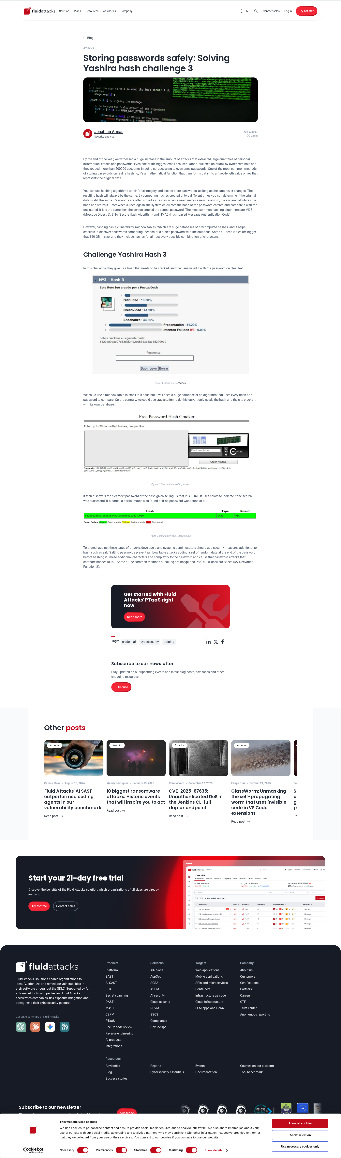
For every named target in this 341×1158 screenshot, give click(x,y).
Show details (213, 1150)
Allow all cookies (300, 1123)
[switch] (121, 1150)
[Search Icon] (256, 11)
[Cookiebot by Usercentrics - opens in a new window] (33, 1150)
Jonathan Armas (108, 131)
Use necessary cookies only (300, 1146)
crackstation (165, 400)
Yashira (182, 383)
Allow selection (300, 1135)
